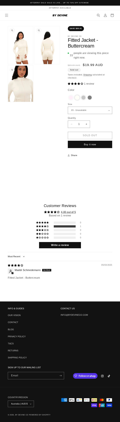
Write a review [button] (60, 245)
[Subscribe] (60, 375)
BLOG (11, 329)
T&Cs (11, 343)
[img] (15, 265)
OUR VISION (14, 315)
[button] (6, 15)
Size (70, 104)
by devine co (22, 415)
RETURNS (13, 350)
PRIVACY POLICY (17, 336)
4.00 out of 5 (68, 212)
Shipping (87, 75)
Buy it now (90, 144)
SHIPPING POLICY (17, 357)
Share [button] (74, 155)
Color (71, 90)
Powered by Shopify (39, 415)
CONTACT (13, 322)
